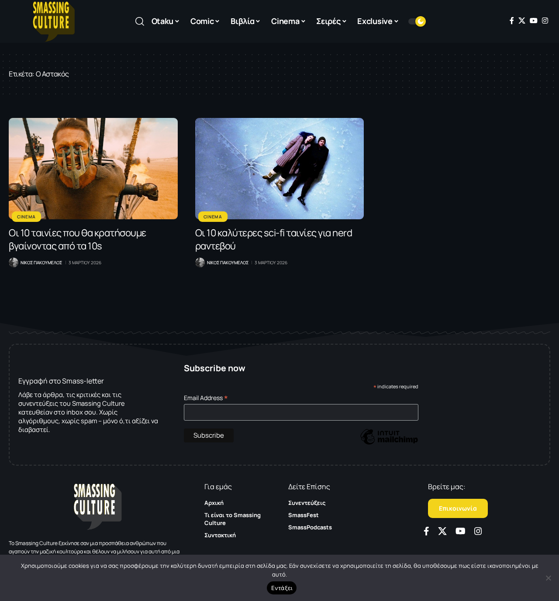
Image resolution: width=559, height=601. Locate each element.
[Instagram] (545, 20)
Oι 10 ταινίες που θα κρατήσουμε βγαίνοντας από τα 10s (77, 239)
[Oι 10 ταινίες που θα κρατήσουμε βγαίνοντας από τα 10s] (93, 168)
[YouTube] (534, 20)
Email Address (206, 398)
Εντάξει (282, 587)
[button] (139, 21)
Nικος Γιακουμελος (41, 262)
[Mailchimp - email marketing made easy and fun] (389, 443)
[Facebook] (511, 20)
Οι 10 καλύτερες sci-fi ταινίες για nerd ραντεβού (273, 239)
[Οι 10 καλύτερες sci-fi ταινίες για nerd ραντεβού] (279, 168)
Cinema (26, 217)
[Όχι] (548, 577)
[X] (522, 20)
